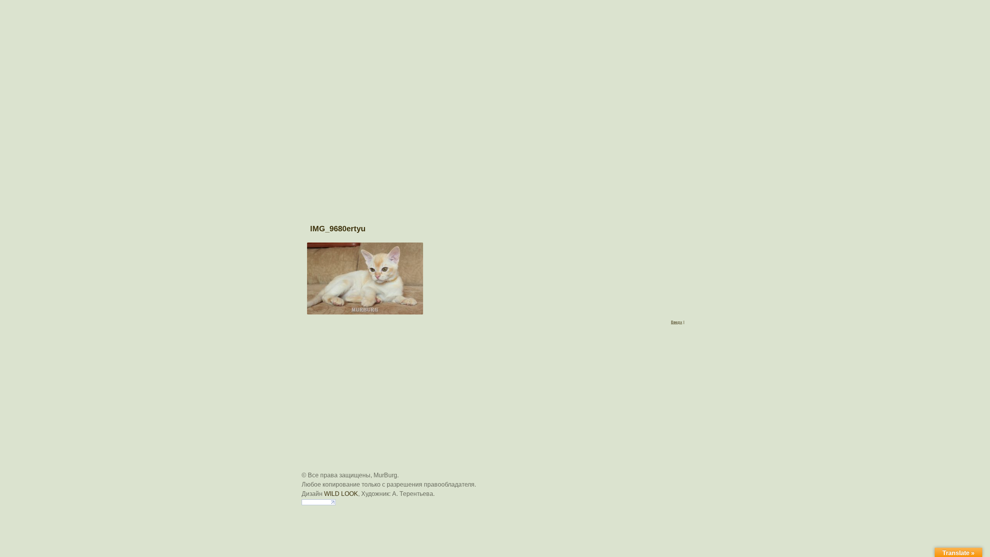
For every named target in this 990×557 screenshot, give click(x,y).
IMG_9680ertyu (337, 228)
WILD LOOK (341, 493)
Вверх (676, 322)
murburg (495, 12)
